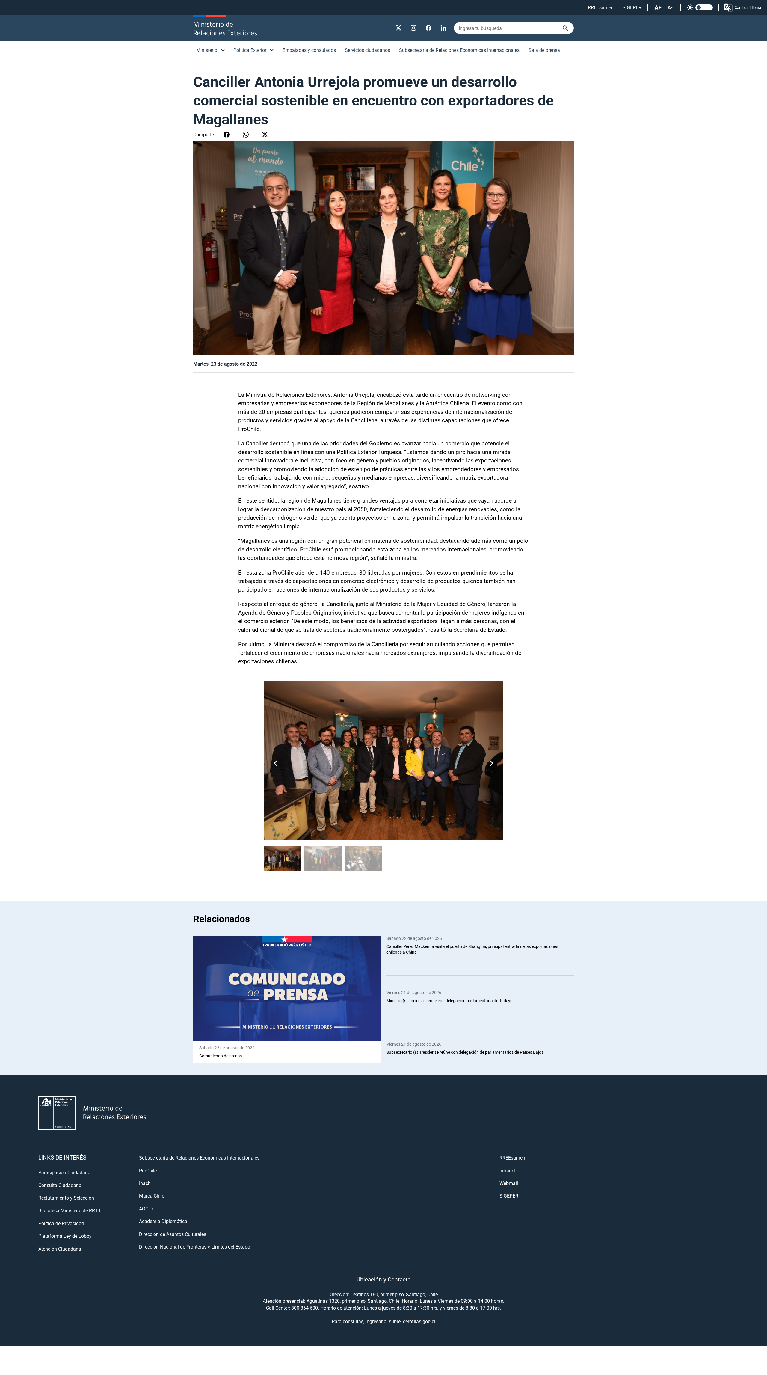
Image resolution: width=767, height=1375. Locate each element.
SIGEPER (632, 7)
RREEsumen (601, 7)
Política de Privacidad (61, 1223)
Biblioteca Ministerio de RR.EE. (70, 1210)
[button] (491, 763)
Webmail (508, 1183)
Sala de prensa (544, 50)
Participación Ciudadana (64, 1172)
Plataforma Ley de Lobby (65, 1236)
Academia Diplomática (163, 1221)
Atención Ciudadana (59, 1249)
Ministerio (206, 50)
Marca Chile (151, 1195)
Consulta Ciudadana (59, 1185)
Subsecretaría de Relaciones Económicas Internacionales (459, 50)
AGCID (146, 1208)
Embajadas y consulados (309, 50)
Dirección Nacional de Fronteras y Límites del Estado (194, 1246)
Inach (145, 1183)
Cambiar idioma (748, 7)
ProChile (148, 1170)
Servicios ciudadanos (367, 50)
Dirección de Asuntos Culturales (172, 1234)
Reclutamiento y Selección (66, 1198)
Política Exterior (249, 50)
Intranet (507, 1170)
